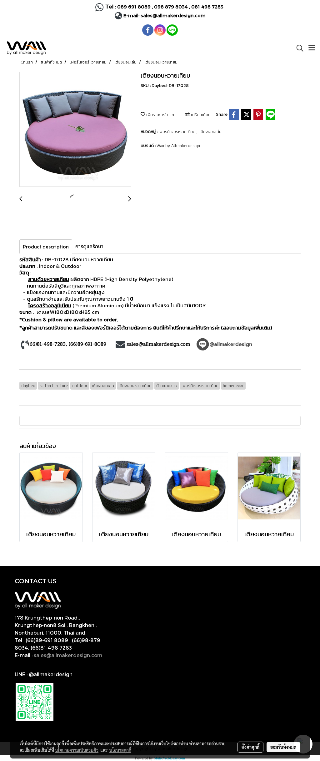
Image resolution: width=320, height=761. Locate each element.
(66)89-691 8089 (47, 640)
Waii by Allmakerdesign (178, 145)
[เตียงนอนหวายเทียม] (75, 129)
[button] (298, 48)
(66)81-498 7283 (51, 648)
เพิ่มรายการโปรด (159, 114)
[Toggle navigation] (312, 48)
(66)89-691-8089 (87, 344)
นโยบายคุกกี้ (120, 750)
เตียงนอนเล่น (210, 131)
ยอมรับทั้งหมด (283, 747)
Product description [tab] (46, 246)
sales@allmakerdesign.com (173, 15)
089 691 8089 (134, 6)
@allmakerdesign (50, 674)
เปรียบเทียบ (200, 114)
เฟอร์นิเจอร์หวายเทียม (177, 131)
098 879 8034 (171, 6)
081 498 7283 (208, 6)
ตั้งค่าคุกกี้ (250, 747)
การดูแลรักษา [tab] (89, 246)
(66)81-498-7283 (47, 344)
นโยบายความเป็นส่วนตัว (76, 750)
